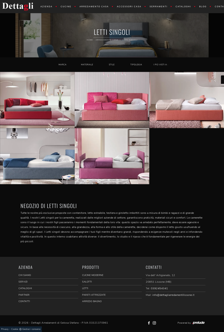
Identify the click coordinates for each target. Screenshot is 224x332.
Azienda (46, 6)
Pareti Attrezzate (94, 294)
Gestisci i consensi (31, 329)
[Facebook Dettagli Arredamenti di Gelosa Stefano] (149, 322)
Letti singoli (129, 40)
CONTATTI (24, 301)
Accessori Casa (129, 6)
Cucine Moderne (92, 275)
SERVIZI (23, 281)
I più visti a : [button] (160, 64)
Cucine (66, 6)
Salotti (87, 281)
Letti (85, 288)
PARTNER (24, 294)
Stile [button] (112, 64)
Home (90, 40)
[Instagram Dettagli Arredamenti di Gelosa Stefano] (154, 322)
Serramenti (158, 6)
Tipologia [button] (136, 64)
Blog (203, 6)
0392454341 (159, 288)
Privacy (5, 329)
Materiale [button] (87, 64)
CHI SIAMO (25, 275)
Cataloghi (183, 6)
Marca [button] (63, 64)
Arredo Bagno (92, 301)
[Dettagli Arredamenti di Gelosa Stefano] (18, 6)
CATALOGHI (25, 288)
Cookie (14, 329)
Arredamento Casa (94, 6)
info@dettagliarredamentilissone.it (173, 295)
